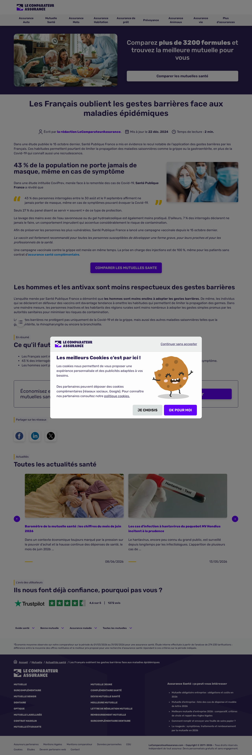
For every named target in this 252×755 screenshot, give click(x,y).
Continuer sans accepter (175, 345)
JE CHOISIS (148, 410)
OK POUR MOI (180, 410)
